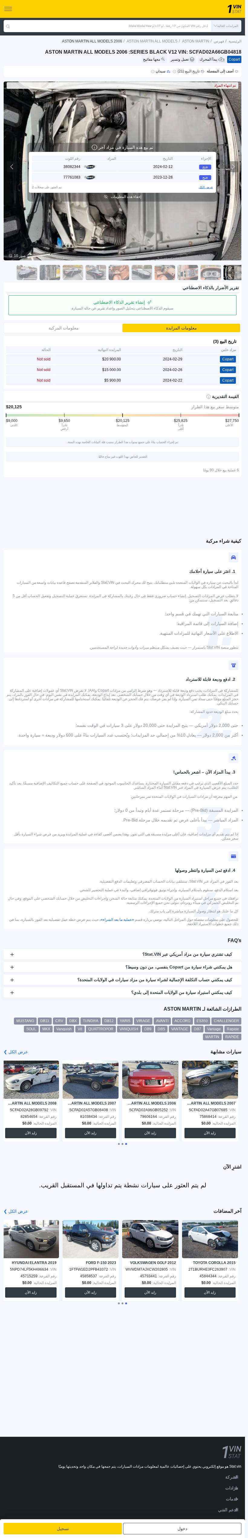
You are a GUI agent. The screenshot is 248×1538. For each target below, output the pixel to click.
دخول (182, 1528)
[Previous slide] (12, 166)
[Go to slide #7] (96, 272)
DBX (73, 1021)
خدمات (232, 1498)
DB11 (44, 1021)
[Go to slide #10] (27, 272)
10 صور (20, 256)
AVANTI (162, 1021)
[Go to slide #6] (119, 272)
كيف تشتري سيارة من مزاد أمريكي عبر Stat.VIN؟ (187, 954)
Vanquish (64, 1029)
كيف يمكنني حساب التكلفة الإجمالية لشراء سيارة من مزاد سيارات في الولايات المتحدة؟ (154, 979)
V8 (80, 1029)
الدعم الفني (228, 1509)
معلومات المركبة (64, 328)
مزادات (231, 1488)
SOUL (31, 1029)
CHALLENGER (226, 1021)
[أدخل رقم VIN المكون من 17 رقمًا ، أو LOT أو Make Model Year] (8, 26)
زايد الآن (210, 1133)
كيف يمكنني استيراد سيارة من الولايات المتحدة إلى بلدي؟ (181, 992)
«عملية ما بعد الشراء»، (117, 920)
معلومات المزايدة (181, 328)
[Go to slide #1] (234, 272)
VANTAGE (179, 1029)
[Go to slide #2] (211, 272)
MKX (46, 1029)
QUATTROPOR (100, 1029)
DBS (161, 1029)
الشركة (231, 1477)
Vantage (214, 1029)
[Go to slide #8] (73, 272)
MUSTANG (25, 1021)
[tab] (126, 1144)
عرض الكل (206, 187)
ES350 (202, 1021)
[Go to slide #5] (142, 272)
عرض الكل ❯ (16, 1051)
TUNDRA (90, 1021)
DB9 (148, 1029)
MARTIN (212, 1037)
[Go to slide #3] (188, 272)
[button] (226, 26)
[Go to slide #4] (165, 272)
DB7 (197, 1029)
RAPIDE (232, 1037)
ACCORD (183, 1021)
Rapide (233, 1029)
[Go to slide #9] (50, 272)
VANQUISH (128, 1029)
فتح (205, 167)
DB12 (109, 1021)
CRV (59, 1021)
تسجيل (63, 1528)
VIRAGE (143, 1021)
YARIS (125, 1021)
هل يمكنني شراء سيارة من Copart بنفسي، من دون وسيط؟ (179, 967)
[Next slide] (232, 166)
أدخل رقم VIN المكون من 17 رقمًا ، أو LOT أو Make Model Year (168, 26)
